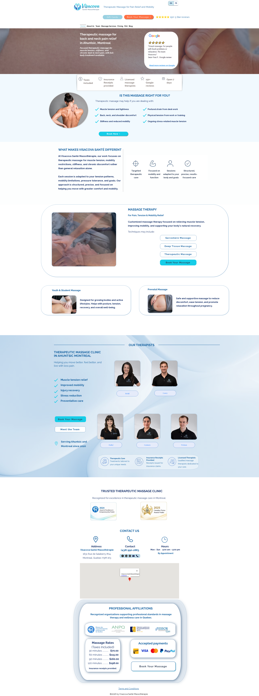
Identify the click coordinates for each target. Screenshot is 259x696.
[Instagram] (130, 556)
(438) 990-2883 (130, 550)
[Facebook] (123, 556)
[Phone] (137, 556)
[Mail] (133, 556)
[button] (161, 50)
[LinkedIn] (126, 556)
